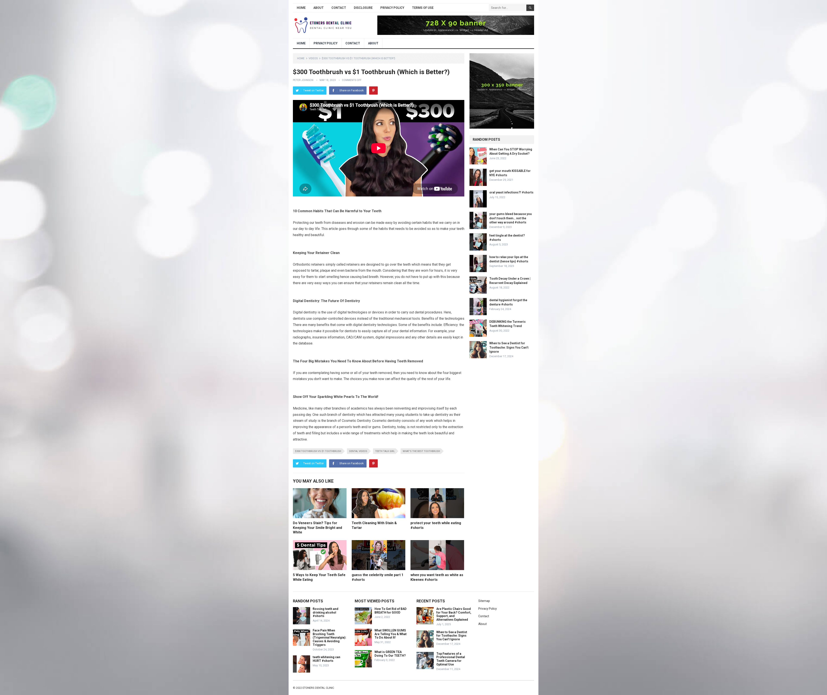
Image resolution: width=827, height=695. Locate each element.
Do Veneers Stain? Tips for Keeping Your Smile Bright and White (317, 527)
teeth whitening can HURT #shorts (326, 658)
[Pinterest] (373, 90)
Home (301, 7)
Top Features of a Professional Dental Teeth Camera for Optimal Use (450, 659)
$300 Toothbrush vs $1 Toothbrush (318, 451)
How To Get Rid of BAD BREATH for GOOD (391, 610)
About (318, 7)
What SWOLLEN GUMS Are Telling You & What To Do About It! (391, 634)
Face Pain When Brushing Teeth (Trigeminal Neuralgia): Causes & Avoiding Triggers (329, 638)
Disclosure (363, 7)
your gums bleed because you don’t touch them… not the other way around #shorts (510, 218)
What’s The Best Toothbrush (421, 451)
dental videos (358, 451)
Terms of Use (423, 7)
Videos (313, 58)
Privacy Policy (392, 7)
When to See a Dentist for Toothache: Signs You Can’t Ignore (509, 347)
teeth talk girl (385, 451)
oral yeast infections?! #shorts (511, 192)
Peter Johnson (303, 80)
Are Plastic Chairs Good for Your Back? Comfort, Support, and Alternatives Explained (453, 614)
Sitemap (484, 601)
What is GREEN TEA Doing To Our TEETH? (390, 653)
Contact (338, 7)
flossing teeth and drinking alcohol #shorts (325, 612)
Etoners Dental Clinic (318, 687)
